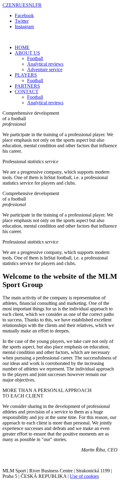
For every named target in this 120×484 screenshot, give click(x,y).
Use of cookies (84, 476)
